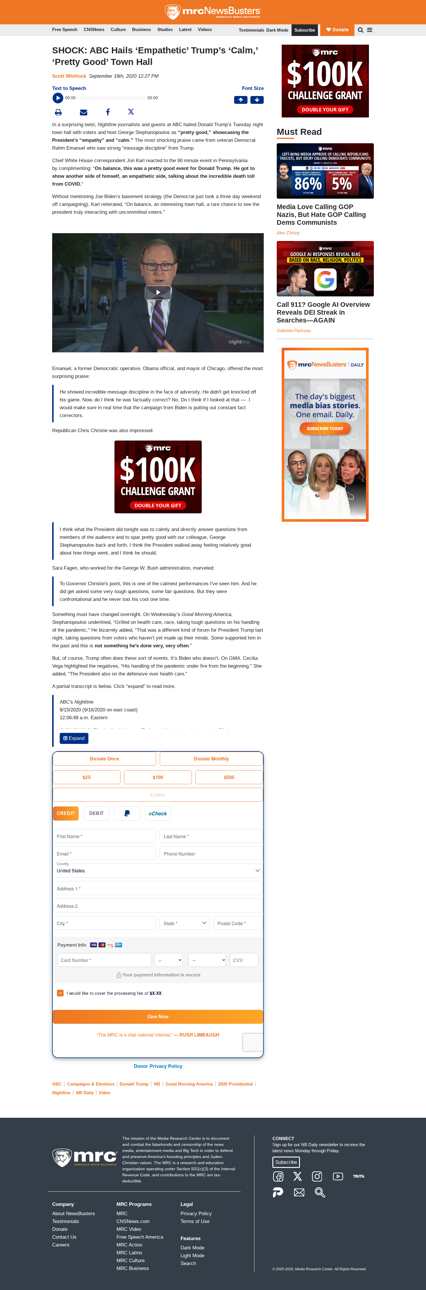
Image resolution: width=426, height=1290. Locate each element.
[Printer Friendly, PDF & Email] (83, 113)
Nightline (61, 1092)
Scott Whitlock (69, 76)
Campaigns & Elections (90, 1083)
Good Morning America (189, 1083)
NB (157, 1083)
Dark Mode (277, 30)
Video (104, 1092)
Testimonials (251, 30)
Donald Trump (134, 1083)
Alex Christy (288, 232)
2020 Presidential (235, 1083)
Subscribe (304, 30)
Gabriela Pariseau (294, 330)
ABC (57, 1083)
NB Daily (85, 1092)
